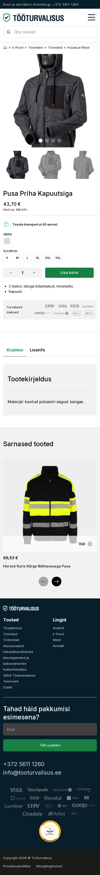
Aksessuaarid (13, 646)
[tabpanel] (50, 390)
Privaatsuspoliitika (16, 866)
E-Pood (58, 634)
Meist (57, 640)
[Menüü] (91, 17)
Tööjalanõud (12, 628)
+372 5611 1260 (23, 764)
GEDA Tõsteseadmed (19, 675)
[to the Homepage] (33, 17)
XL (38, 258)
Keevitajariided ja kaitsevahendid (16, 660)
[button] (17, 165)
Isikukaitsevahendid (18, 652)
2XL (48, 258)
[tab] (40, 141)
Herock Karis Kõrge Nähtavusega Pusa (36, 566)
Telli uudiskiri (50, 745)
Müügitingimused (49, 866)
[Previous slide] (43, 581)
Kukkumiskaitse (14, 669)
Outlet (7, 687)
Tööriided (10, 634)
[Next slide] (56, 581)
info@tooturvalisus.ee (32, 773)
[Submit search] (8, 32)
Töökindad (11, 640)
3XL (58, 258)
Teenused (10, 681)
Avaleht (58, 628)
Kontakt (58, 646)
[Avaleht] (21, 608)
